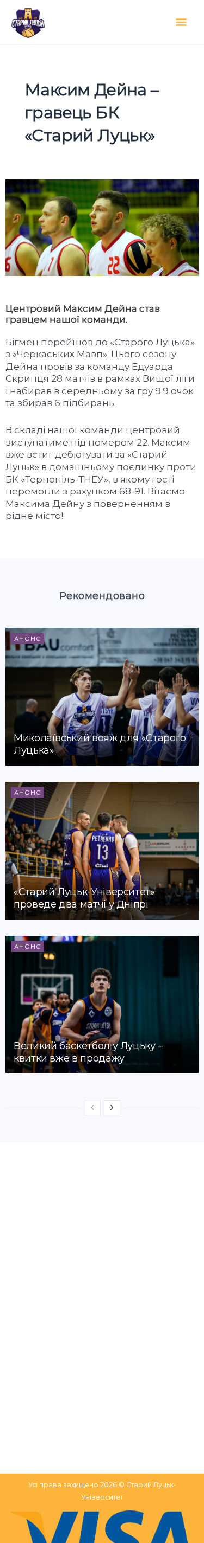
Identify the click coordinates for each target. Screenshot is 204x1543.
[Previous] (92, 1107)
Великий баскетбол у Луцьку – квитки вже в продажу (88, 1052)
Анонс (27, 638)
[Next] (112, 1107)
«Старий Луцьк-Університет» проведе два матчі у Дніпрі (84, 898)
